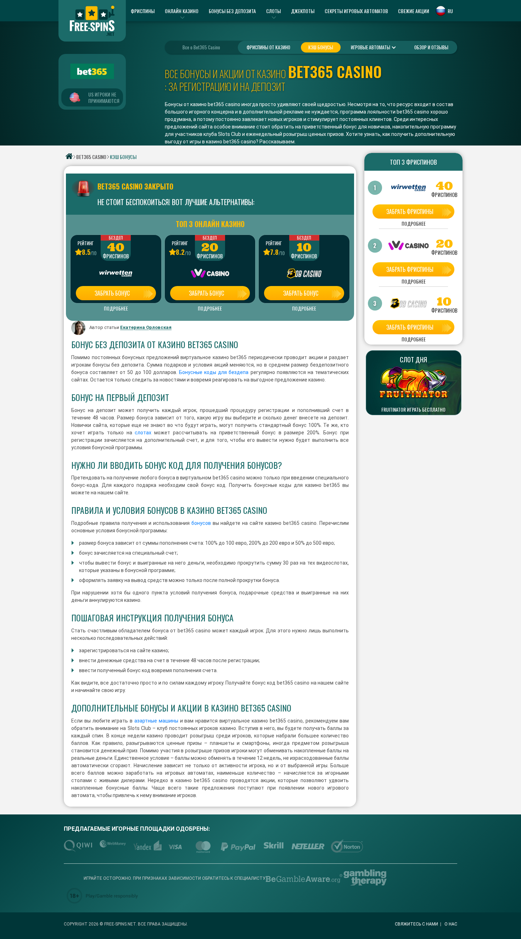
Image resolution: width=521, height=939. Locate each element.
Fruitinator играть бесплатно (413, 409)
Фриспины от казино (268, 47)
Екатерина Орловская (146, 327)
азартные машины (156, 721)
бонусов (201, 523)
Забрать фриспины (409, 211)
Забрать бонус (112, 293)
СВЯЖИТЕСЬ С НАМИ (416, 924)
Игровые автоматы (371, 47)
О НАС (450, 924)
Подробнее (116, 308)
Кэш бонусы (320, 47)
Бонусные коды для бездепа (213, 372)
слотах (142, 432)
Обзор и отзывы (431, 47)
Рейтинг (86, 243)
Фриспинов (116, 256)
